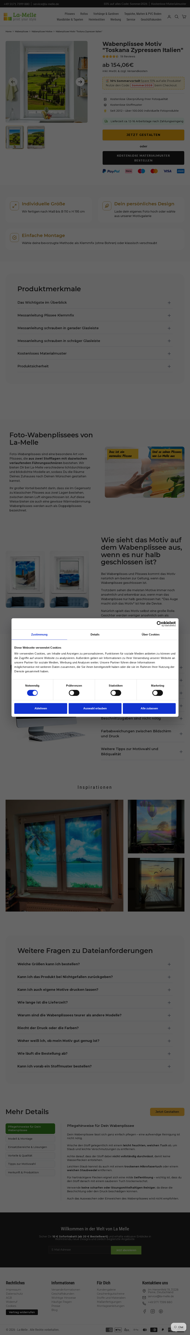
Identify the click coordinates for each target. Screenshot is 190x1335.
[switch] (74, 693)
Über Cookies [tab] (151, 634)
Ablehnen (41, 708)
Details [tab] (95, 634)
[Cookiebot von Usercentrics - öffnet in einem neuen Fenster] (159, 624)
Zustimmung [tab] (39, 634)
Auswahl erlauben (95, 708)
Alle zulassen (149, 708)
